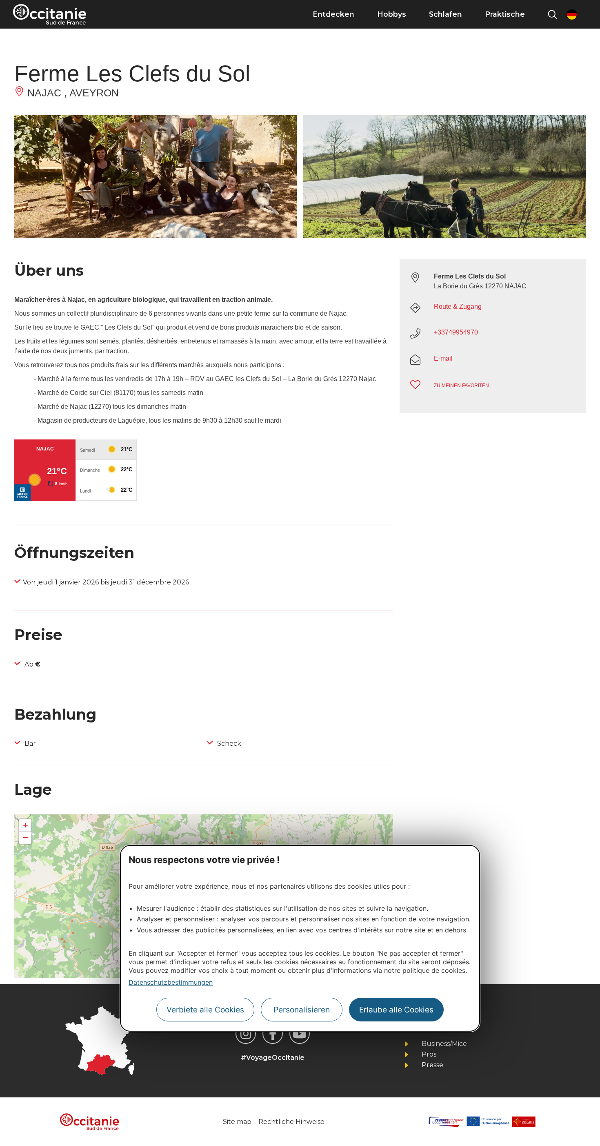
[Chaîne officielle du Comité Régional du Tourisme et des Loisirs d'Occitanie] (299, 1033)
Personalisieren (301, 1009)
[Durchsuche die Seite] (552, 14)
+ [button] (25, 825)
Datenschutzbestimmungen (171, 982)
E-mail (443, 358)
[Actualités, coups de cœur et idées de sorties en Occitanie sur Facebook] (272, 1033)
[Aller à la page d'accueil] (49, 14)
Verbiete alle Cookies (205, 1009)
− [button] (25, 837)
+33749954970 (456, 332)
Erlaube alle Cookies (396, 1009)
